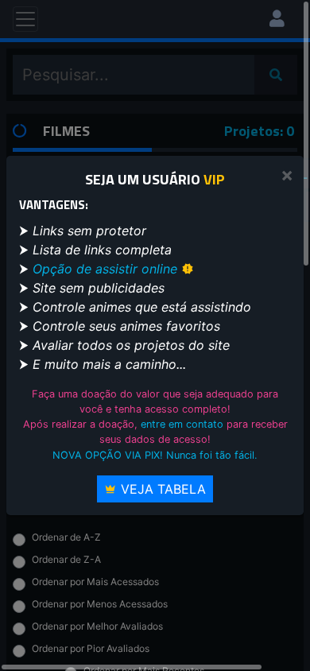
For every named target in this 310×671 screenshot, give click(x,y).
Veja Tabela (161, 489)
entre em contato (182, 424)
